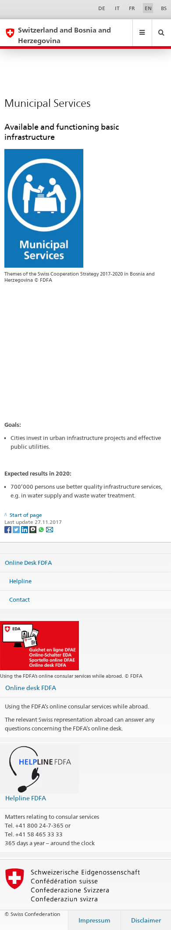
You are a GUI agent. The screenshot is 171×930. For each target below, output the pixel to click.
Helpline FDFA (25, 798)
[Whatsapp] (42, 529)
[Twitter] (17, 529)
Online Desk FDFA (28, 562)
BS (164, 8)
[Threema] (33, 529)
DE (101, 8)
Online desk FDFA (30, 687)
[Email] (49, 529)
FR (132, 8)
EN (148, 8)
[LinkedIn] (25, 529)
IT (117, 8)
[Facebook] (8, 529)
